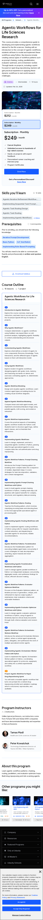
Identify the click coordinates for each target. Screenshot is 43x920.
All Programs (6, 20)
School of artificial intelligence (19, 20)
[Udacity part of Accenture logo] (7, 4)
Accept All (21, 902)
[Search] (31, 4)
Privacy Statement (18, 897)
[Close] (39, 13)
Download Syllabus (22, 274)
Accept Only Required (21, 909)
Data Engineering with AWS (21, 808)
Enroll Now (21, 171)
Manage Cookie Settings (21, 915)
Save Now (21, 182)
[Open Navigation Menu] (37, 4)
